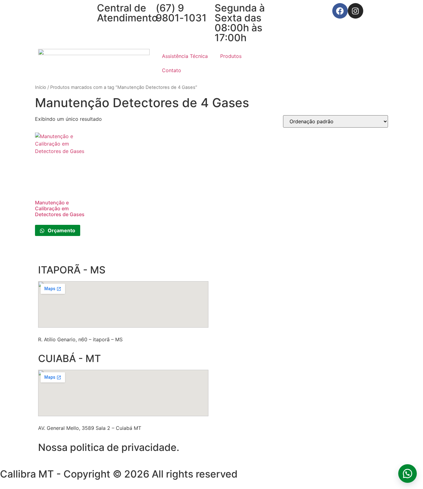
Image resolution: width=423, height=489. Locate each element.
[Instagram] (355, 11)
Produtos (231, 56)
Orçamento (60, 230)
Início (40, 87)
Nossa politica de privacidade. (108, 447)
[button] (407, 473)
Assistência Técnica (185, 56)
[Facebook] (340, 11)
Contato (171, 70)
